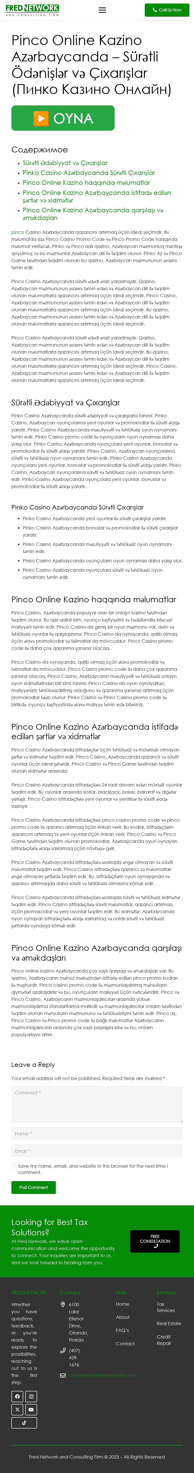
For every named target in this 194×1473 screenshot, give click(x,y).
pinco (17, 232)
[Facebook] (17, 1396)
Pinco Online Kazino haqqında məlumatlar (86, 182)
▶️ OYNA (63, 118)
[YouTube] (31, 1409)
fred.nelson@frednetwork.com (102, 1375)
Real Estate (169, 1323)
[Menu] (102, 10)
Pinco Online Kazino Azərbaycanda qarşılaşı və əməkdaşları (93, 213)
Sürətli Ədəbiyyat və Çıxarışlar (65, 163)
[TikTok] (24, 1423)
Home (122, 1304)
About (123, 1317)
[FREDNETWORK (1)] (32, 10)
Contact (125, 1343)
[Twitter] (17, 1409)
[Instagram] (31, 1396)
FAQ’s (122, 1330)
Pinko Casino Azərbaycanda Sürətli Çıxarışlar (89, 172)
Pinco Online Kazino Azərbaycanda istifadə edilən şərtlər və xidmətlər (97, 196)
